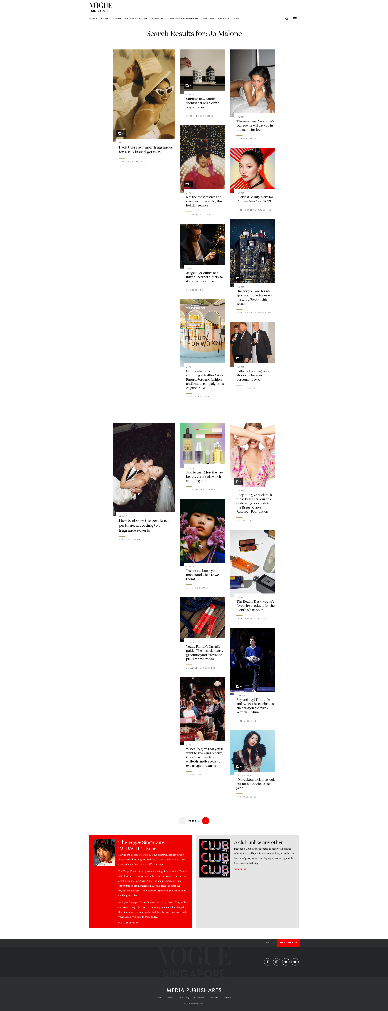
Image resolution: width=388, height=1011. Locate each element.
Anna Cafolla (248, 721)
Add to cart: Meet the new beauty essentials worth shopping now (205, 476)
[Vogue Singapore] (100, 7)
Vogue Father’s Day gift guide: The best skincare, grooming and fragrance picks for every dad (204, 652)
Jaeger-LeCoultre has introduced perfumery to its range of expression (204, 276)
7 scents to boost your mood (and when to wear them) (204, 574)
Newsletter (214, 998)
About (159, 998)
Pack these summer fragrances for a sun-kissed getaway (146, 149)
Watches (191, 269)
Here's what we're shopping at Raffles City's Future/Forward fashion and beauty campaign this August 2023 (205, 379)
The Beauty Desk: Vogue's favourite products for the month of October (255, 605)
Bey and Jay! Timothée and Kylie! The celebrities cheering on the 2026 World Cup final (255, 705)
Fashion (241, 696)
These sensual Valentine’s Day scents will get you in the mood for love (255, 125)
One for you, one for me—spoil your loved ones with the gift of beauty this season (255, 297)
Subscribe (240, 869)
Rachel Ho (196, 774)
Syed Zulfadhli (249, 388)
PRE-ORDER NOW (128, 923)
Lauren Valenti (131, 539)
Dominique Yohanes (134, 161)
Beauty (123, 143)
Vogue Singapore (200, 397)
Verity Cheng (248, 138)
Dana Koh (210, 490)
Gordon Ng (197, 290)
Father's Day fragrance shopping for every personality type (253, 375)
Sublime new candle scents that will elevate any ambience (202, 102)
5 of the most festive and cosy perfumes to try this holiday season (204, 200)
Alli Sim (244, 210)
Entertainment (245, 775)
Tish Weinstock (199, 588)
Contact (170, 998)
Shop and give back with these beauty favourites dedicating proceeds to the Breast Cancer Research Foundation (254, 502)
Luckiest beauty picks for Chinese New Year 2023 (254, 198)
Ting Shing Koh (249, 797)
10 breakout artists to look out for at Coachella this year (255, 783)
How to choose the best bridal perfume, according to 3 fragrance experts (145, 525)
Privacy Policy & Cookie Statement (191, 998)
